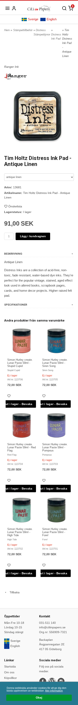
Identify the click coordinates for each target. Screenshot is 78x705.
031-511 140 (47, 622)
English (52, 19)
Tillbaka (13, 592)
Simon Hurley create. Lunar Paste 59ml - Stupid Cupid (20, 363)
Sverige (33, 19)
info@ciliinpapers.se (52, 627)
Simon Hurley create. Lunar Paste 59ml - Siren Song (55, 363)
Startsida (10, 666)
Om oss (9, 672)
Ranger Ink (11, 66)
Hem (7, 30)
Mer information (54, 690)
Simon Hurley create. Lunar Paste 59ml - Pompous (55, 447)
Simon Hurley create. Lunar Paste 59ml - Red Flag (21, 447)
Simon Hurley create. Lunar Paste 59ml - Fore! (55, 532)
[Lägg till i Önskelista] (9, 396)
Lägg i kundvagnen (33, 236)
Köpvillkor (10, 678)
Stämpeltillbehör (22, 30)
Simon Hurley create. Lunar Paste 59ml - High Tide (20, 532)
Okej (39, 697)
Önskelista (15, 206)
